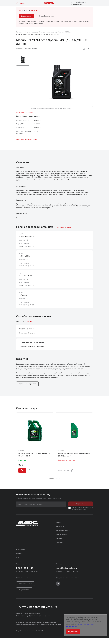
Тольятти (28, 321)
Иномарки (59, 538)
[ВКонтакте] (81, 51)
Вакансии (19, 553)
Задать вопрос (24, 590)
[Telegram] (78, 51)
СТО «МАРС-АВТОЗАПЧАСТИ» (37, 607)
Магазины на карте (64, 227)
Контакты (59, 542)
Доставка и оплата (63, 530)
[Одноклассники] (85, 51)
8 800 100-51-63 (77, 4)
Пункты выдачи (61, 534)
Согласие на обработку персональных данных (33, 616)
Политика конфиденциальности (28, 613)
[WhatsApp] (88, 51)
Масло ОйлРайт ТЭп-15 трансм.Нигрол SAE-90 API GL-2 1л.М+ (74, 455)
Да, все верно (26, 16)
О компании (20, 549)
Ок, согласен (73, 632)
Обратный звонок (25, 584)
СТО (17, 557)
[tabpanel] (34, 443)
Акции (58, 522)
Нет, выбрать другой (46, 16)
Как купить (60, 526)
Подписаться (80, 504)
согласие (77, 507)
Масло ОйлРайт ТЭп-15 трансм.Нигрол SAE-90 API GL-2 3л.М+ (34, 455)
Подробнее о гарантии (27, 384)
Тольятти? (34, 10)
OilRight (21, 450)
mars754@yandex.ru (66, 568)
